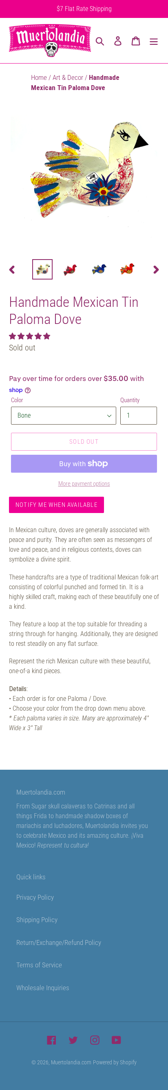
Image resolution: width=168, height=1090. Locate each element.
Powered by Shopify (115, 1062)
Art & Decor (69, 77)
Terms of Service (39, 965)
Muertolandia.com (71, 1062)
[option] (43, 269)
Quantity (129, 400)
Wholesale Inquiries (42, 988)
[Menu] (154, 40)
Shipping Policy (36, 920)
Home (40, 77)
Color (17, 400)
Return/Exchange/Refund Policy (58, 942)
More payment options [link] (84, 483)
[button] (30, 336)
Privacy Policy (35, 897)
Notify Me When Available (56, 505)
